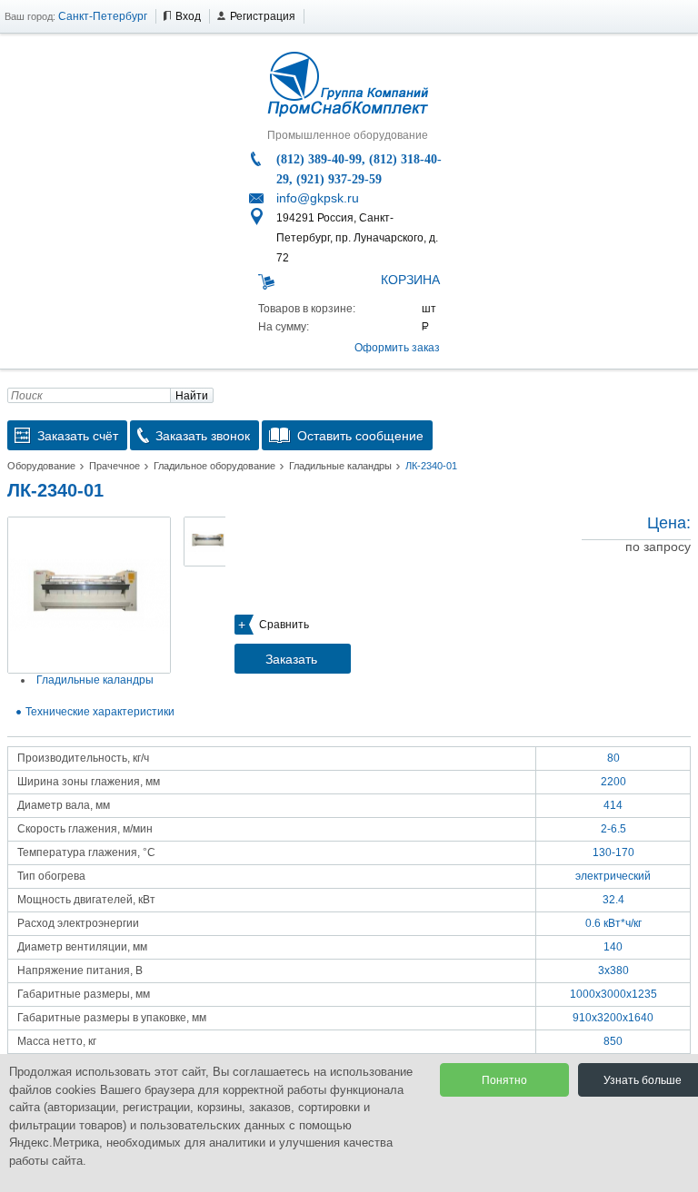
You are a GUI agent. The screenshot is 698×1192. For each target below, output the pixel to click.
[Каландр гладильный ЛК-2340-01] (89, 595)
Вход (188, 16)
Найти (191, 395)
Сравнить (284, 624)
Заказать (291, 659)
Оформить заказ (397, 347)
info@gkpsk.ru (317, 198)
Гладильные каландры (340, 465)
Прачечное (114, 465)
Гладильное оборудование (214, 465)
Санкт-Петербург (102, 16)
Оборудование (41, 465)
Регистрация (262, 16)
